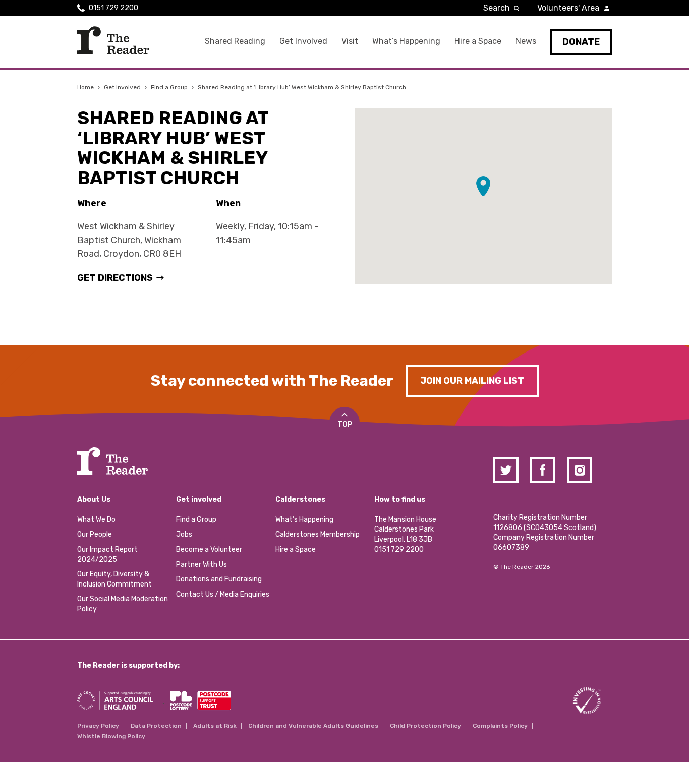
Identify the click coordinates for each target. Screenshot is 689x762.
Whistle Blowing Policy (111, 736)
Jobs (184, 534)
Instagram (579, 470)
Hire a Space (477, 41)
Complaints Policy (500, 725)
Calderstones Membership (317, 534)
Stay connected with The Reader (272, 381)
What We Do (96, 519)
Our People (94, 534)
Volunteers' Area (568, 8)
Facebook (542, 470)
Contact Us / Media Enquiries (222, 594)
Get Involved (303, 41)
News (525, 41)
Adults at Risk (215, 725)
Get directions (115, 277)
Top (344, 424)
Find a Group (169, 87)
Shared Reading (235, 41)
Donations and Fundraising (219, 579)
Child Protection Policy (425, 725)
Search (496, 8)
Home (85, 87)
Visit (349, 41)
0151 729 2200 (113, 8)
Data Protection (156, 725)
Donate (581, 41)
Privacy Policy (98, 725)
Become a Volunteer (209, 549)
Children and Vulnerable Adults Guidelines (313, 725)
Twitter (506, 470)
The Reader (113, 40)
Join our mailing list (472, 380)
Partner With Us (201, 564)
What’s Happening (406, 41)
